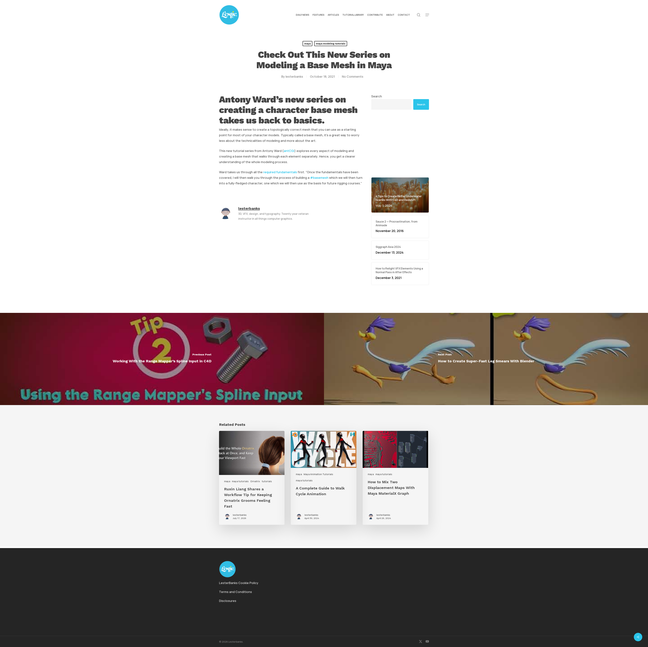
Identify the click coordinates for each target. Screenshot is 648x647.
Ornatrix (255, 481)
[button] (427, 15)
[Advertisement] (400, 143)
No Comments (352, 76)
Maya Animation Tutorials (318, 474)
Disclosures (227, 601)
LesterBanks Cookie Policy (238, 583)
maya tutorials (240, 481)
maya (307, 43)
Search (376, 96)
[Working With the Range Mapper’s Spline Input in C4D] (162, 359)
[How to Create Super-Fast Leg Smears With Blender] (486, 359)
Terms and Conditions (235, 592)
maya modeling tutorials (330, 43)
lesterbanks (294, 76)
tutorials (267, 481)
